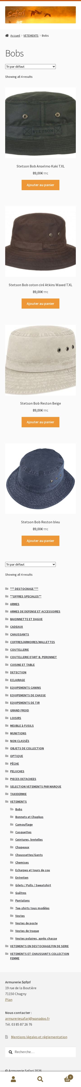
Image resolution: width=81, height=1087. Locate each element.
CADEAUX (16, 627)
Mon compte (13, 1079)
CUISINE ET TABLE (22, 665)
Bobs (18, 809)
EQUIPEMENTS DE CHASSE (28, 695)
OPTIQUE (16, 756)
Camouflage (24, 824)
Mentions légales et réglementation (39, 1037)
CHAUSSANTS (19, 634)
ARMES (14, 604)
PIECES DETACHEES (23, 779)
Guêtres (20, 893)
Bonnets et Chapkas (29, 817)
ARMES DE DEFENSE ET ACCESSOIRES (35, 611)
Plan (8, 999)
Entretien (21, 877)
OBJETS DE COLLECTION (27, 748)
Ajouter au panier (40, 185)
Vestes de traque (27, 931)
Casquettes (23, 832)
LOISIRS (15, 718)
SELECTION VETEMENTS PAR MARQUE (35, 786)
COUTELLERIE (19, 650)
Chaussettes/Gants (29, 855)
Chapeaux (22, 847)
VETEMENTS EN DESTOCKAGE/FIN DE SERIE (39, 946)
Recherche (40, 1079)
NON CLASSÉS (19, 741)
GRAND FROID (19, 710)
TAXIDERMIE (18, 794)
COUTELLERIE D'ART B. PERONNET (33, 657)
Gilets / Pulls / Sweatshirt (33, 885)
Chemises (22, 862)
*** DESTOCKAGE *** (24, 589)
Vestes (20, 916)
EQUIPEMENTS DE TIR (25, 703)
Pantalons (22, 900)
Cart (62, 1075)
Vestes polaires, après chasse (36, 938)
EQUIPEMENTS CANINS (25, 688)
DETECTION (18, 672)
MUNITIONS (18, 733)
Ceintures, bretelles (29, 840)
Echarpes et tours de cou (32, 870)
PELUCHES (17, 771)
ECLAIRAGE (17, 680)
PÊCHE (14, 764)
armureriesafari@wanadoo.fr (27, 1018)
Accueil (15, 35)
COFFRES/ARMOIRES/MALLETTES (32, 642)
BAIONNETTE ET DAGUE (26, 619)
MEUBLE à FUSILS (22, 726)
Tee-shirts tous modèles (32, 908)
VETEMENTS (30, 35)
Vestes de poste (26, 923)
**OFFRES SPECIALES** (25, 596)
